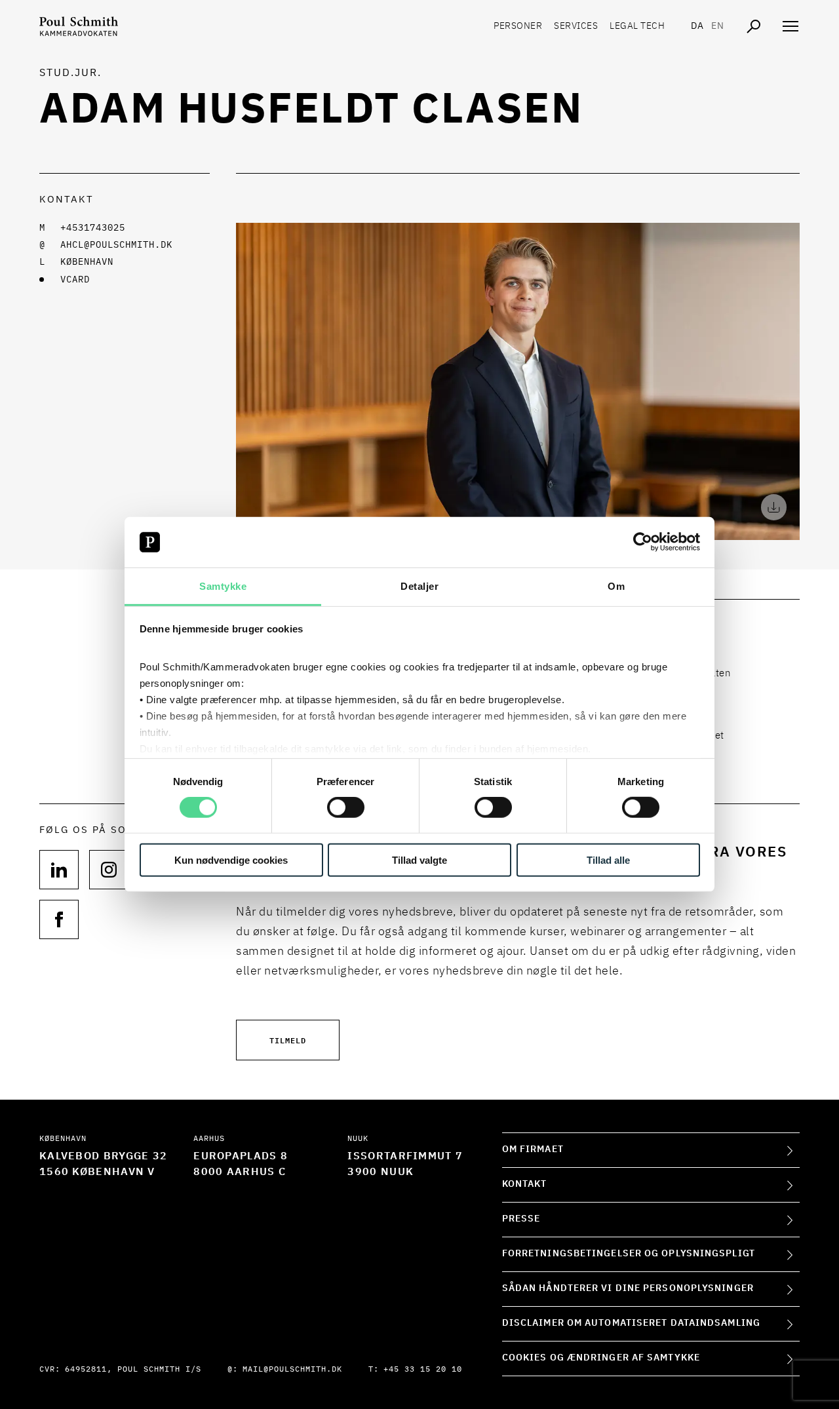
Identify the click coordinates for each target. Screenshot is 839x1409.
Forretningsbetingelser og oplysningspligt (628, 1253)
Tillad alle (608, 859)
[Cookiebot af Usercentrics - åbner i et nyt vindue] (642, 542)
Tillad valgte (419, 859)
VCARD (75, 279)
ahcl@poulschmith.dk (116, 245)
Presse (521, 1219)
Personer (518, 26)
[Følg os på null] (59, 869)
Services (576, 26)
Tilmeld (287, 1039)
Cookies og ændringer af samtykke (601, 1357)
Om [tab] (616, 586)
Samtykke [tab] (222, 586)
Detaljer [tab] (419, 586)
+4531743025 (92, 228)
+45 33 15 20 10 (422, 1370)
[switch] (345, 807)
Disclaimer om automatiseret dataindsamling (631, 1323)
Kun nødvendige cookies (231, 859)
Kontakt (524, 1184)
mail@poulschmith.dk (292, 1370)
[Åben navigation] (790, 26)
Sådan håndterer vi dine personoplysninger (628, 1288)
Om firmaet (533, 1149)
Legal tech (637, 26)
